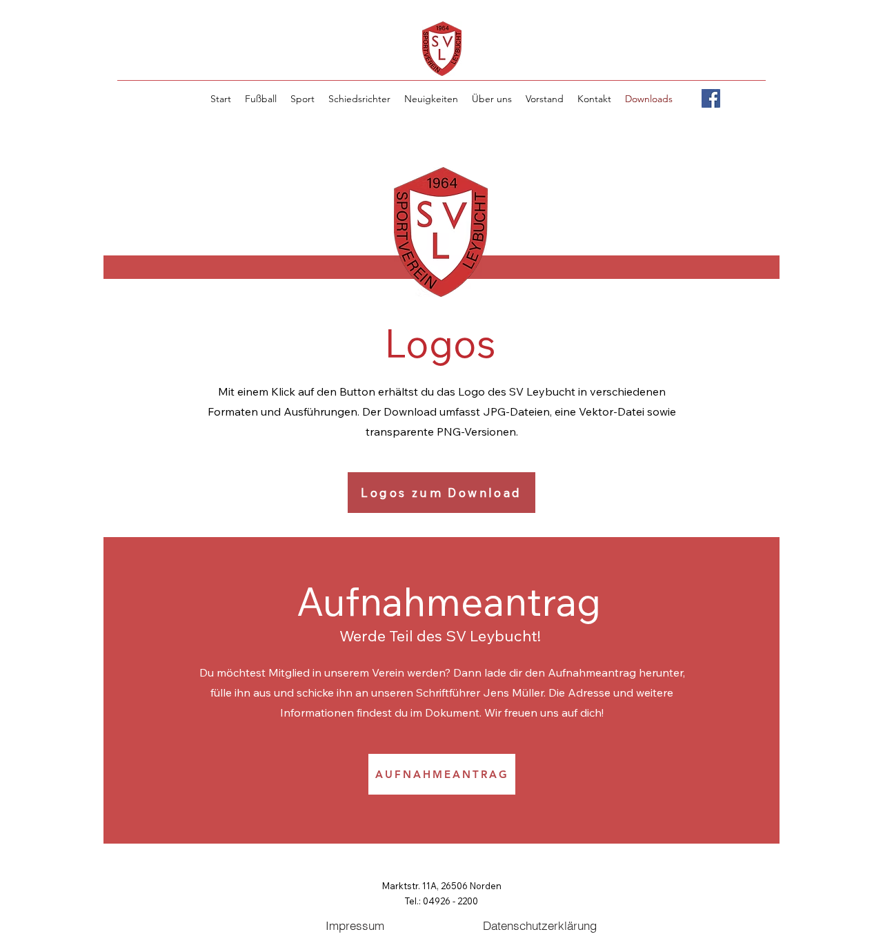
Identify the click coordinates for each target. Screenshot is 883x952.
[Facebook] (711, 98)
